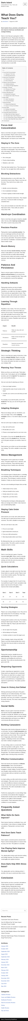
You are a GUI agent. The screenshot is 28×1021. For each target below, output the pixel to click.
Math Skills (5, 97)
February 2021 (5, 970)
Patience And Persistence (9, 82)
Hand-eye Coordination (9, 77)
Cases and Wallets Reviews (8, 997)
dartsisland (5, 21)
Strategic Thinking (7, 87)
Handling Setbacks (10, 84)
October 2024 (4, 948)
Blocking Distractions (10, 75)
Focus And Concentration (9, 72)
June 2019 (3, 983)
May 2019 (3, 986)
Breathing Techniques (10, 94)
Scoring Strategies (10, 100)
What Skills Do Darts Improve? (13, 114)
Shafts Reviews (5, 1008)
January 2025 (4, 946)
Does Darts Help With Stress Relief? (14, 119)
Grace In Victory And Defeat (12, 105)
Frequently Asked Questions (10, 112)
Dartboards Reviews (6, 1000)
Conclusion (6, 120)
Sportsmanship (7, 102)
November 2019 (5, 981)
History (3, 1005)
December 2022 (5, 964)
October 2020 (4, 973)
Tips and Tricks (5, 1010)
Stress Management (8, 92)
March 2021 (4, 967)
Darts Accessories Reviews (8, 1002)
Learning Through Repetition (12, 85)
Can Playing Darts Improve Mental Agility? (15, 117)
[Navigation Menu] (25, 4)
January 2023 (4, 962)
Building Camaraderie (10, 109)
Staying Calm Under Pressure (12, 95)
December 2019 (5, 978)
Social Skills (6, 107)
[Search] (25, 910)
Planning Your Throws (10, 89)
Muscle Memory (9, 80)
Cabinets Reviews (5, 994)
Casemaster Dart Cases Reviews (9, 919)
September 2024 (5, 951)
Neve (2, 1019)
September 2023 (5, 956)
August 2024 (4, 954)
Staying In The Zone (10, 74)
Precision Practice (10, 79)
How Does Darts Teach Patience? (13, 115)
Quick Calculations (10, 99)
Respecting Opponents (11, 104)
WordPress (14, 1019)
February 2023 (5, 959)
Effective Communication (11, 110)
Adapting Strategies (10, 90)
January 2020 (4, 975)
